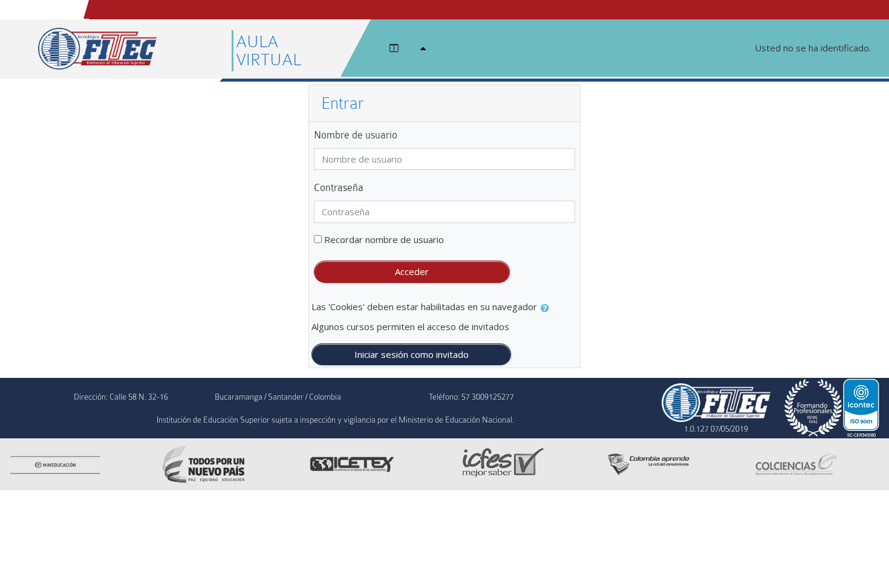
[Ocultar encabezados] (425, 48)
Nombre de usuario (355, 135)
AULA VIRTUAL (268, 51)
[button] (547, 308)
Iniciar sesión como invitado (411, 354)
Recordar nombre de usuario (384, 239)
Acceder (412, 271)
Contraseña (338, 187)
